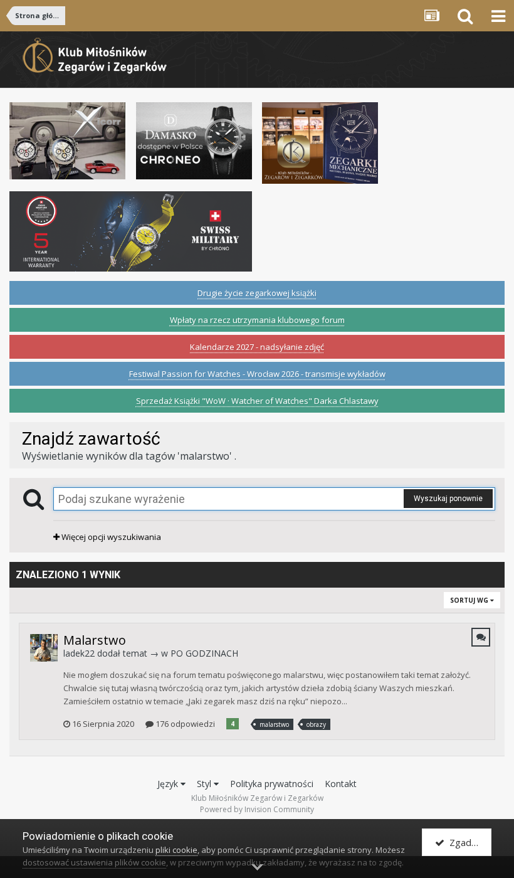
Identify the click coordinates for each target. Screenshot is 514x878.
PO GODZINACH (204, 653)
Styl (205, 784)
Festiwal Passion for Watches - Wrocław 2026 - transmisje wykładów (257, 373)
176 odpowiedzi (184, 723)
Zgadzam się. (468, 842)
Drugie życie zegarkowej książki (257, 293)
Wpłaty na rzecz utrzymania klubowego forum (257, 319)
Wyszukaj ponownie (448, 498)
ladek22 (79, 653)
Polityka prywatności (271, 784)
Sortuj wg (470, 600)
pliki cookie (176, 849)
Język (169, 784)
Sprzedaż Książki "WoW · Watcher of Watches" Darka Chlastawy (257, 400)
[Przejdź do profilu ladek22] (44, 648)
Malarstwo (94, 640)
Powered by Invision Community (257, 809)
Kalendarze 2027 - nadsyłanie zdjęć (257, 346)
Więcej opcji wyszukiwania (110, 536)
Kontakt (341, 784)
